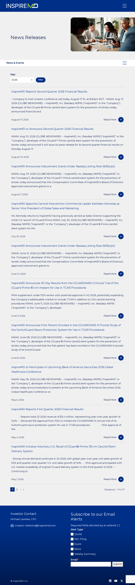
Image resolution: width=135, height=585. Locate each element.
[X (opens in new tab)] (121, 581)
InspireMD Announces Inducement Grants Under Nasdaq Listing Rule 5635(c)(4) (63, 166)
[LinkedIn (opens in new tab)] (110, 581)
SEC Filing (80, 539)
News (77, 549)
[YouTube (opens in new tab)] (116, 581)
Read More (110, 119)
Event (77, 544)
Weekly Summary (85, 554)
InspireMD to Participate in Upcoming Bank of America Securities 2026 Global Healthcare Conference (62, 369)
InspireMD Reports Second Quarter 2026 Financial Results (49, 91)
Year (12, 74)
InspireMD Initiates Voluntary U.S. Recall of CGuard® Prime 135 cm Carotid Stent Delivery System (63, 449)
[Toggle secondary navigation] (125, 63)
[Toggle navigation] (125, 6)
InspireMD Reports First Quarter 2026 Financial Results (47, 409)
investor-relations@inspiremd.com (35, 525)
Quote (78, 534)
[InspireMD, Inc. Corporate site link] (22, 6)
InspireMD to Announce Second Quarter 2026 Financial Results (52, 128)
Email (75, 559)
